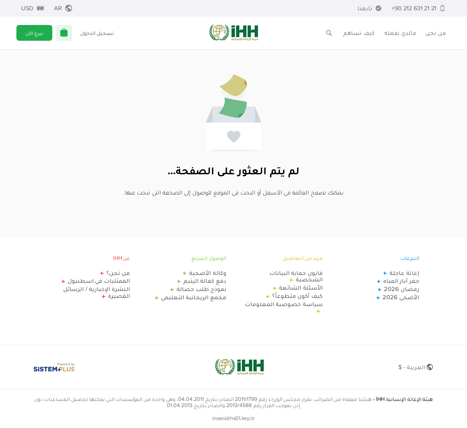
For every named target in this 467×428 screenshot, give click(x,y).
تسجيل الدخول (97, 33)
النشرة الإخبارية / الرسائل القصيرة (96, 292)
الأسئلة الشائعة (301, 287)
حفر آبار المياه (401, 280)
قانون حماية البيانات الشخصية (296, 276)
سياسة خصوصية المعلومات (284, 304)
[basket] (64, 33)
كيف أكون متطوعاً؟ (297, 295)
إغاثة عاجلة (404, 272)
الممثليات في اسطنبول (99, 280)
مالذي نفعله (400, 32)
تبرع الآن (34, 33)
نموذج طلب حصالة (201, 289)
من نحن (436, 32)
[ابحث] (328, 33)
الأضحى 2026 (401, 297)
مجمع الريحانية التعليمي (193, 297)
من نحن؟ (118, 272)
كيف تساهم (359, 32)
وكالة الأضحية (207, 272)
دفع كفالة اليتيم (204, 280)
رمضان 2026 (401, 289)
